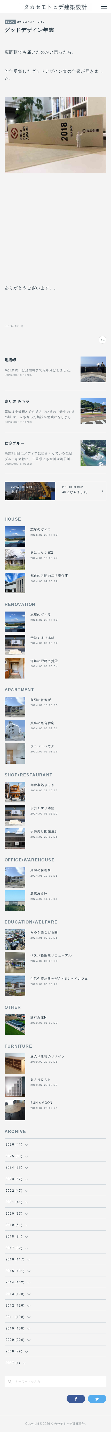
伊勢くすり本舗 (42, 637)
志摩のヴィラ (40, 529)
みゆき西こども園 (44, 932)
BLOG (10, 21)
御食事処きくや (42, 784)
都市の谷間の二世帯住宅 (49, 575)
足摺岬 (11, 359)
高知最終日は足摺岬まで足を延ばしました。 (39, 370)
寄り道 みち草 (17, 401)
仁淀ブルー (15, 443)
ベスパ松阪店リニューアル (51, 955)
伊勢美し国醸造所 (44, 831)
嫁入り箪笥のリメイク (47, 1056)
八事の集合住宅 (42, 723)
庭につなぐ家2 (41, 552)
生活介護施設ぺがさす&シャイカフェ (59, 978)
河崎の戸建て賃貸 (44, 660)
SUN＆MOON (41, 1102)
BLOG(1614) (14, 326)
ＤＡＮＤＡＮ (40, 1079)
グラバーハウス (42, 746)
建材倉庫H (38, 1017)
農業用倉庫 (39, 893)
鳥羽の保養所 (40, 699)
